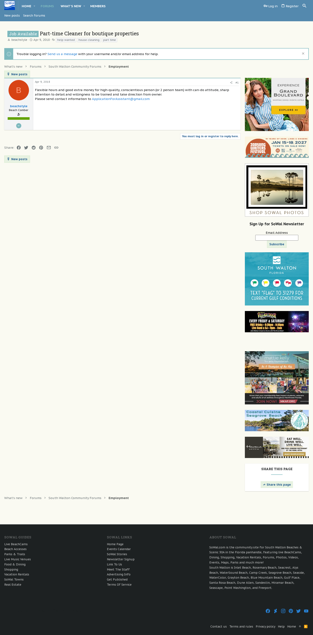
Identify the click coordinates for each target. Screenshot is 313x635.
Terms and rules (241, 626)
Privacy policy (265, 626)
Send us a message (62, 54)
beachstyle (19, 40)
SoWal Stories (117, 554)
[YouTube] (306, 611)
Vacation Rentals (16, 574)
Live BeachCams (16, 544)
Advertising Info (119, 574)
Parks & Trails (14, 554)
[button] (34, 6)
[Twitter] (298, 611)
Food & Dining (15, 564)
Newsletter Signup (121, 559)
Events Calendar (119, 549)
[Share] (231, 83)
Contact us (218, 626)
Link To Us (114, 564)
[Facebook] (267, 611)
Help (281, 626)
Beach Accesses (15, 549)
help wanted (66, 40)
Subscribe (276, 244)
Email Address (277, 233)
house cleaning (89, 40)
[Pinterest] (290, 611)
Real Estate (12, 584)
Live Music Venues (17, 559)
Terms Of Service (119, 584)
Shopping (11, 569)
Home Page (115, 544)
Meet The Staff (118, 569)
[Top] (300, 626)
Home (291, 626)
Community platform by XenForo (48, 611)
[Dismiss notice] (302, 54)
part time (109, 40)
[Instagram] (283, 611)
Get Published (117, 579)
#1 (237, 82)
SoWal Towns (14, 579)
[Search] (304, 5)
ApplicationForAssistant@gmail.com (121, 99)
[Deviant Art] (275, 611)
